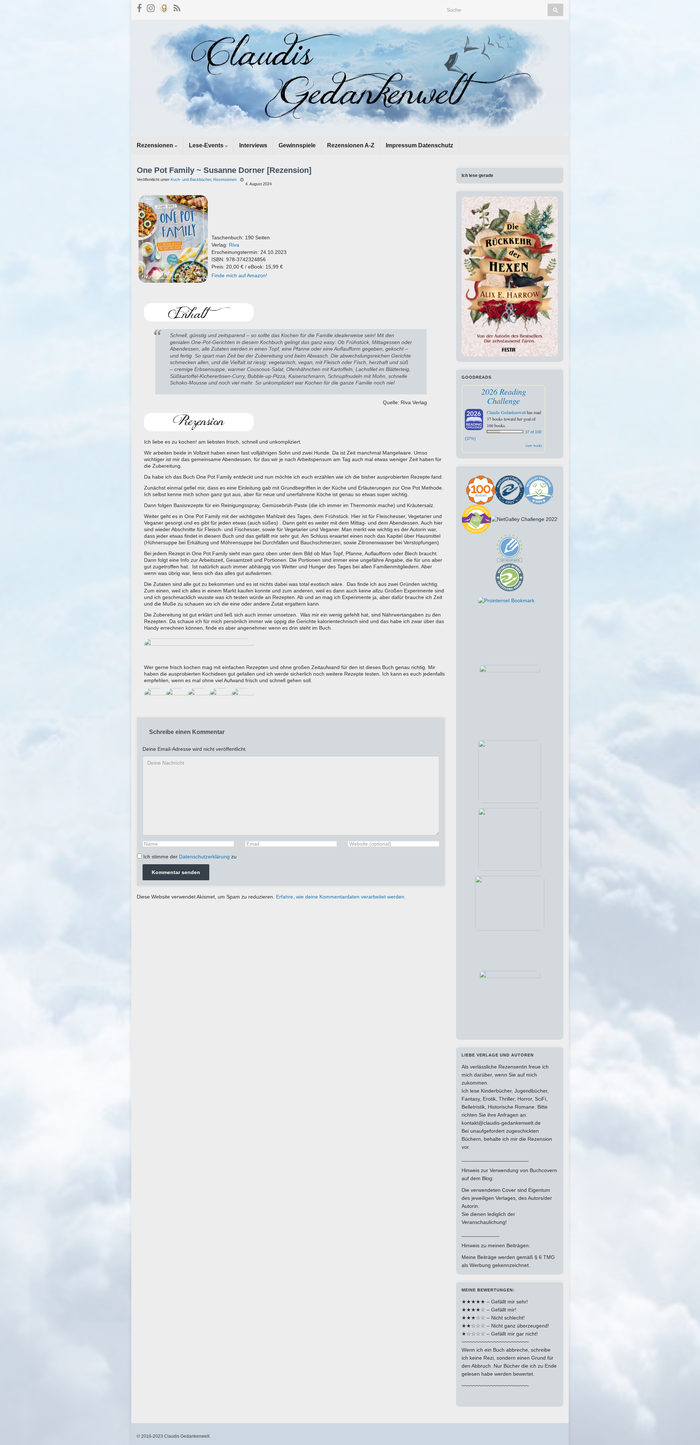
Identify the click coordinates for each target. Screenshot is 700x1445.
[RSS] (177, 7)
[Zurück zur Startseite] (350, 78)
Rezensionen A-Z (350, 145)
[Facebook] (139, 7)
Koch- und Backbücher (191, 179)
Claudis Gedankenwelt (506, 412)
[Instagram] (151, 7)
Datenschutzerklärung (204, 856)
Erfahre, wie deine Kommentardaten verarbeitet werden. (341, 897)
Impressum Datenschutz (419, 145)
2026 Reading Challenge (503, 396)
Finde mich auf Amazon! (239, 275)
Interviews (253, 145)
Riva (234, 245)
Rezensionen (156, 145)
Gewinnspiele (297, 145)
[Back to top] (683, 1428)
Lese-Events (207, 145)
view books (533, 445)
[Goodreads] (164, 7)
